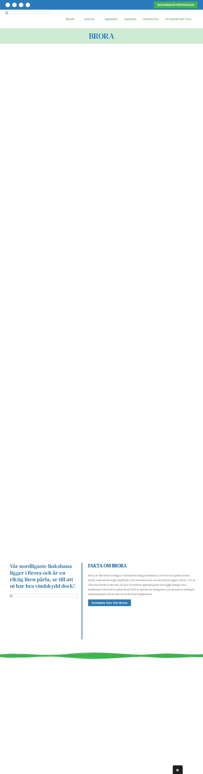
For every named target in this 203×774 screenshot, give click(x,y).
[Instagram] (28, 5)
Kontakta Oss (150, 19)
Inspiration (130, 19)
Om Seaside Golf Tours (178, 19)
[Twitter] (21, 5)
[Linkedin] (7, 5)
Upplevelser (111, 19)
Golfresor (89, 19)
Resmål (70, 19)
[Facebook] (14, 5)
